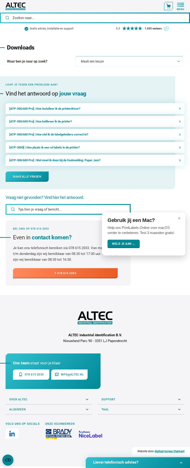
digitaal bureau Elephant (169, 451)
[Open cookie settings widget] (7, 460)
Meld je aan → (123, 244)
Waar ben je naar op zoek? (27, 61)
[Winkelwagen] (168, 6)
